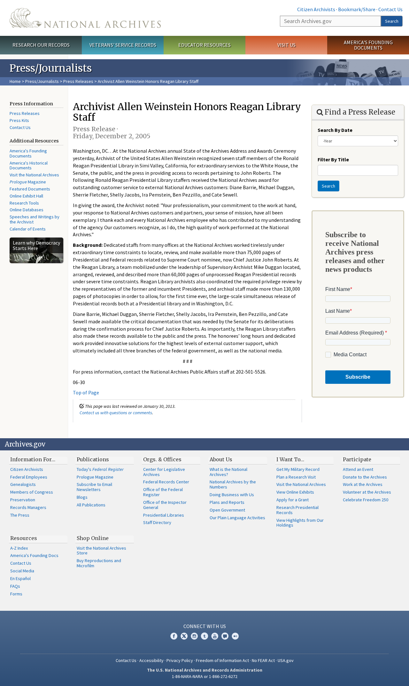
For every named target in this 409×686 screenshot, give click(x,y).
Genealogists (23, 484)
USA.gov (286, 660)
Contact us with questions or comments (116, 413)
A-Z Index (19, 548)
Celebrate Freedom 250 (365, 500)
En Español (20, 578)
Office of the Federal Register (163, 492)
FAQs (15, 586)
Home (15, 81)
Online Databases (26, 210)
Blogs (82, 497)
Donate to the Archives (365, 477)
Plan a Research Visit (296, 477)
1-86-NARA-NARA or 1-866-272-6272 (204, 676)
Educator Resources (204, 45)
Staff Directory (157, 522)
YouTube (215, 636)
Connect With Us (204, 626)
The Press (19, 515)
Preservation (22, 500)
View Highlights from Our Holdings (300, 522)
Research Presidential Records (297, 509)
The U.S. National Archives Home (85, 18)
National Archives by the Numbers (233, 484)
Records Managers (28, 507)
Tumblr (204, 636)
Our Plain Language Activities (237, 518)
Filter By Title (333, 159)
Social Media (22, 571)
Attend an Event (358, 469)
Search (391, 21)
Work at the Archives (362, 484)
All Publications (91, 505)
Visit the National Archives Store (101, 550)
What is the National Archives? (228, 471)
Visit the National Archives (34, 175)
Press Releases (78, 81)
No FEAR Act (263, 660)
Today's (100, 469)
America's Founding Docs (34, 555)
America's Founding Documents (368, 45)
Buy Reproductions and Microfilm (99, 563)
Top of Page (86, 392)
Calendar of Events (28, 229)
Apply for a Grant (292, 500)
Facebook (174, 636)
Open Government (227, 510)
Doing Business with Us (232, 494)
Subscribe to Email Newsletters (94, 486)
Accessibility (151, 660)
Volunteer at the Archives (367, 492)
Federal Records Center (166, 482)
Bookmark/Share (356, 9)
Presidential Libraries (163, 515)
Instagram (194, 636)
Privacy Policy (179, 660)
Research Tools (24, 203)
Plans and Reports (227, 502)
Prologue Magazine (95, 477)
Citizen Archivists (316, 9)
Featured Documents (30, 189)
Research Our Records (41, 45)
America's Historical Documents (29, 165)
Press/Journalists (42, 81)
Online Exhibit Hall (26, 196)
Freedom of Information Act (222, 660)
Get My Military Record (298, 469)
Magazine (28, 182)
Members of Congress (31, 492)
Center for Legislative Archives (164, 471)
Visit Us (286, 45)
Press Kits (19, 120)
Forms (16, 594)
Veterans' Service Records (122, 45)
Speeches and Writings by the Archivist (34, 219)
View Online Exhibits (295, 492)
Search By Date (335, 130)
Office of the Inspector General (165, 504)
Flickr (235, 636)
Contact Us (390, 9)
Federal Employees (28, 477)
